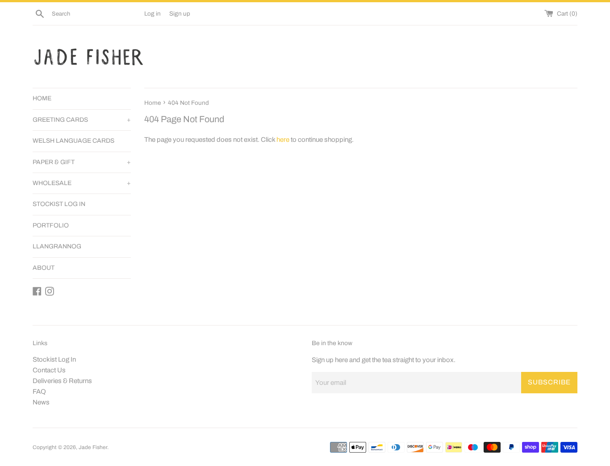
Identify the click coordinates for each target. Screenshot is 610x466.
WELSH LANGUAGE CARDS (73, 140)
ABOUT (43, 267)
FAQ (39, 391)
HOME (42, 98)
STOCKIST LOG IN (59, 204)
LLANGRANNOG (57, 246)
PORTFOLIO (51, 225)
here (282, 139)
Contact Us (49, 370)
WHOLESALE (82, 183)
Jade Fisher (93, 447)
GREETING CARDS (82, 119)
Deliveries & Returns (62, 380)
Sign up (179, 13)
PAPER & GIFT (82, 162)
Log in (152, 13)
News (41, 402)
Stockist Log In (54, 359)
